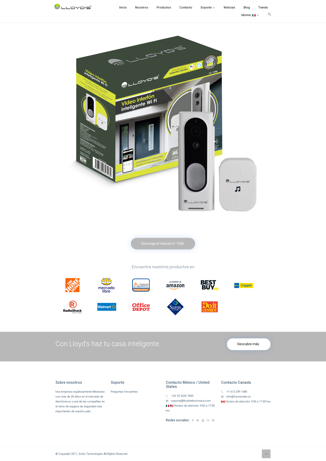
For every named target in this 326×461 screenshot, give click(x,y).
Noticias (229, 7)
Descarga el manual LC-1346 (162, 243)
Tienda (263, 7)
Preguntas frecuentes (124, 391)
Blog (247, 7)
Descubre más (248, 344)
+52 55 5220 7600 (182, 396)
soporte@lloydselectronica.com (191, 400)
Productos (164, 7)
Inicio (123, 7)
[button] (269, 15)
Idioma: (246, 15)
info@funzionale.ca (238, 396)
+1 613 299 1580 (236, 391)
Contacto (185, 7)
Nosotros (141, 7)
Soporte (206, 7)
